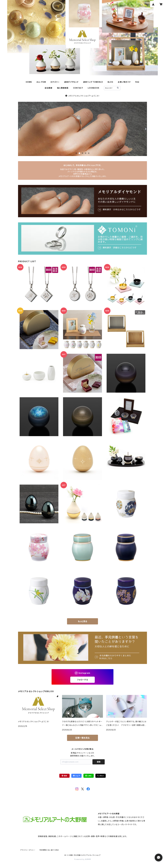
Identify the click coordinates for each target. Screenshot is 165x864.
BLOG (110, 82)
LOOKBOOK (93, 88)
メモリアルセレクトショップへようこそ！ (84, 96)
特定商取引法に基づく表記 (49, 850)
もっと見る (82, 621)
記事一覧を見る (82, 738)
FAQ (137, 82)
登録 (98, 762)
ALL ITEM (41, 82)
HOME (29, 82)
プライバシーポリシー (27, 850)
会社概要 (48, 88)
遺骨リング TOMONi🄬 (93, 82)
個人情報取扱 (62, 88)
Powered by (79, 859)
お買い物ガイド (124, 82)
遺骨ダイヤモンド (71, 82)
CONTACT (78, 88)
